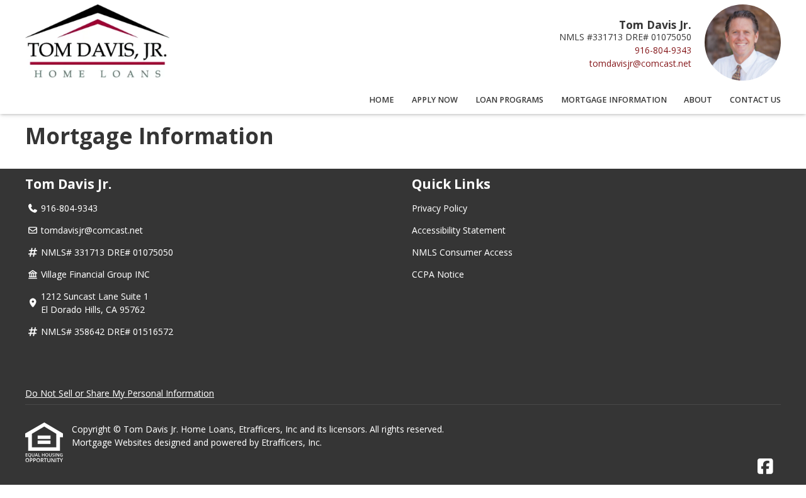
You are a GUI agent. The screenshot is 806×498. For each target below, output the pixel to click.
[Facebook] (765, 467)
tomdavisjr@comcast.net (640, 63)
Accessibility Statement (459, 230)
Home (381, 99)
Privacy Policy (439, 208)
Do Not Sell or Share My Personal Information (119, 393)
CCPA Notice (438, 274)
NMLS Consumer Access (462, 252)
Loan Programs (509, 99)
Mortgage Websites (113, 442)
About (698, 99)
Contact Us (755, 99)
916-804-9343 (663, 50)
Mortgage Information (614, 99)
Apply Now (435, 99)
